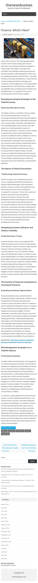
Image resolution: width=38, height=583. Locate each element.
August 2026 (5, 504)
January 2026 (5, 528)
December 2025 (6, 531)
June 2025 (4, 552)
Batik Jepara (8, 34)
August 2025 (5, 545)
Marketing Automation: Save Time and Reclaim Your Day (28, 448)
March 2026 (4, 521)
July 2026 (4, 508)
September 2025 (6, 541)
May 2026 (4, 514)
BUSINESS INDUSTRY (14, 21)
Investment (20, 431)
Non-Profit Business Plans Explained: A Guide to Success (10, 448)
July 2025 (4, 548)
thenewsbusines (19, 5)
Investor (27, 431)
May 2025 (4, 555)
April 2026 (4, 518)
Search (3, 457)
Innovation (11, 431)
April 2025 (4, 558)
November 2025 (6, 535)
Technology (5, 434)
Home (3, 21)
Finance (4, 431)
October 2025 (5, 538)
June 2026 (4, 511)
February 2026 (5, 524)
